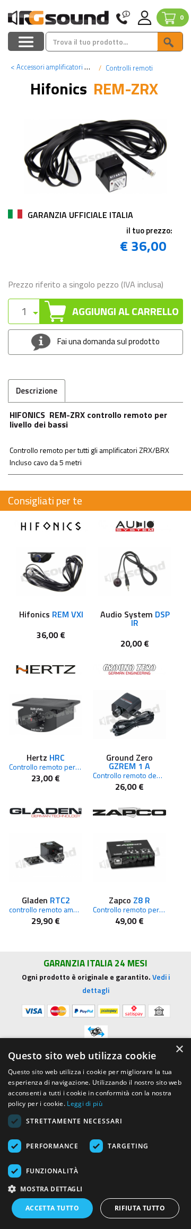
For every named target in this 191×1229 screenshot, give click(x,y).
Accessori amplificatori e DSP (56, 67)
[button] (95, 1188)
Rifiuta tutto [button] (140, 1208)
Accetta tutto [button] (52, 1208)
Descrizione (36, 391)
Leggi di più (84, 1103)
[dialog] (95, 1133)
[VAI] (170, 41)
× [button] (179, 1049)
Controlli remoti (128, 68)
